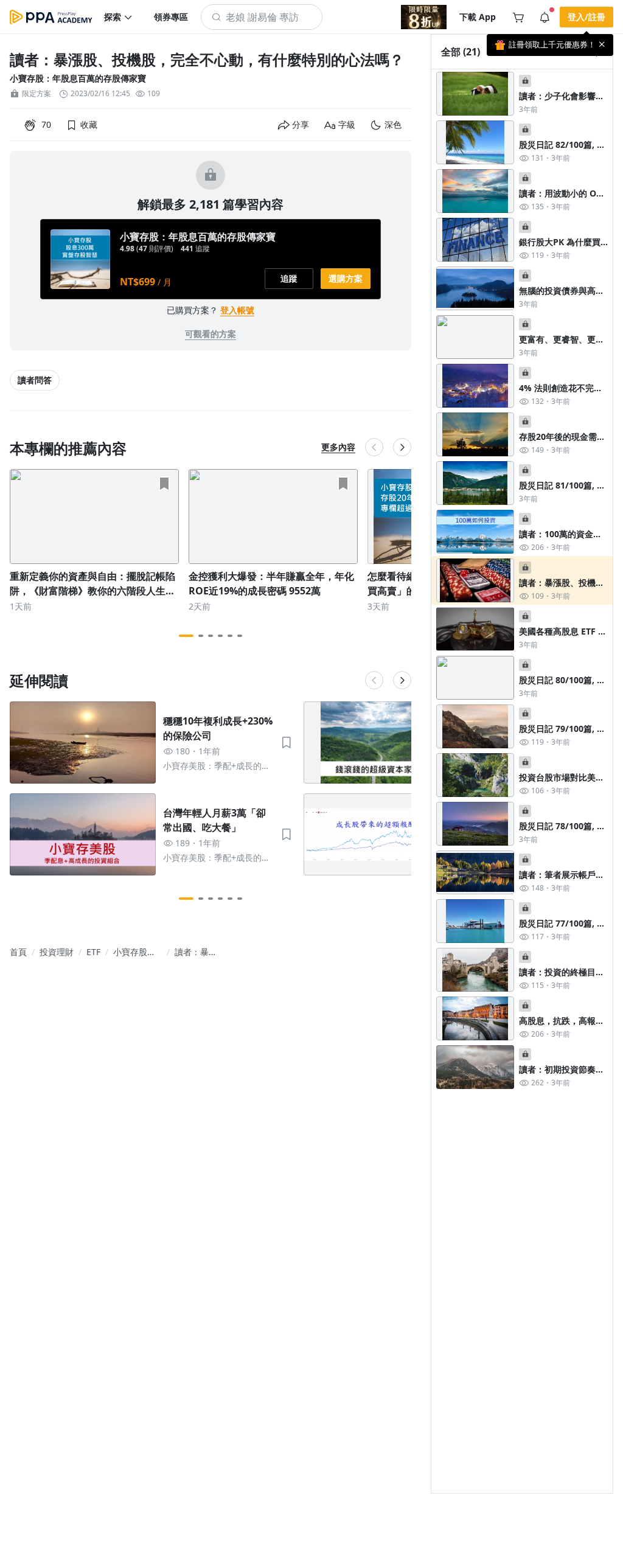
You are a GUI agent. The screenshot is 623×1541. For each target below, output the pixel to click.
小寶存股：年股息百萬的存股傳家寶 (78, 78)
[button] (118, 17)
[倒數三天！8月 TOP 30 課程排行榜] (424, 17)
